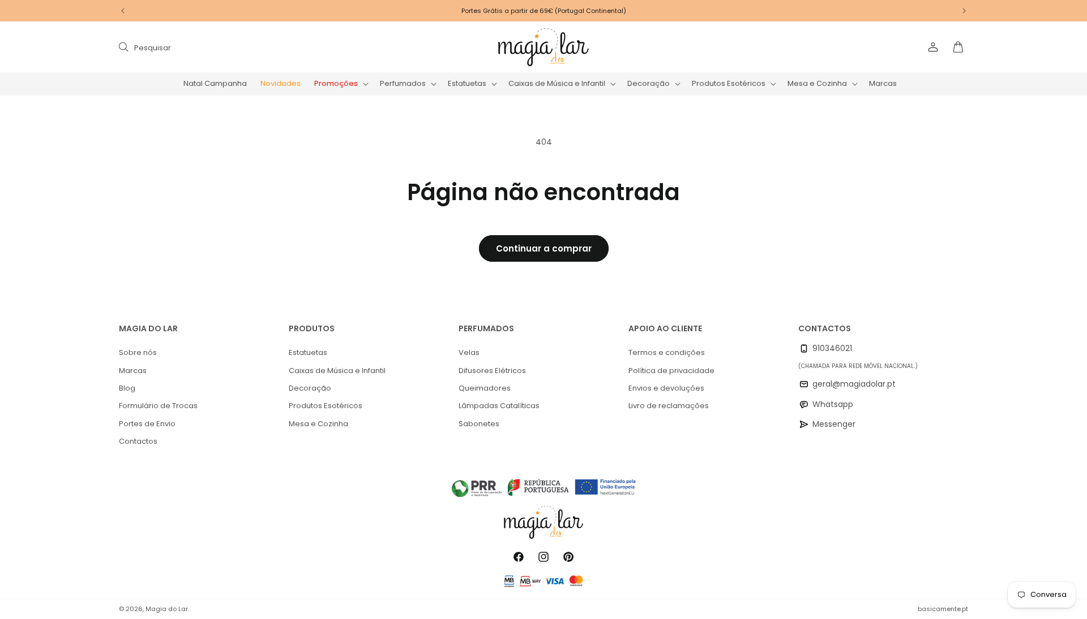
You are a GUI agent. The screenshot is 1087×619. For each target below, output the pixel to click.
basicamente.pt (943, 608)
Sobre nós (138, 352)
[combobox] (233, 47)
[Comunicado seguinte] (964, 10)
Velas (469, 352)
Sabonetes (479, 423)
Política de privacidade (671, 370)
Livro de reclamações (668, 405)
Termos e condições (666, 352)
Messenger (833, 424)
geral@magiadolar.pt (854, 383)
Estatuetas (308, 352)
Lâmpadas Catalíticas (499, 405)
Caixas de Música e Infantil (337, 370)
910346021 (832, 348)
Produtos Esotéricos (325, 405)
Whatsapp (832, 404)
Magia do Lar (166, 608)
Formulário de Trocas (158, 405)
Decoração (310, 388)
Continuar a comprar (544, 248)
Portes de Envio (147, 423)
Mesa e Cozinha (318, 423)
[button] (340, 84)
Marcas (133, 370)
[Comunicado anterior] (122, 10)
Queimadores (485, 388)
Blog (127, 388)
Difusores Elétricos (492, 370)
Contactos (138, 441)
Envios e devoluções (666, 388)
